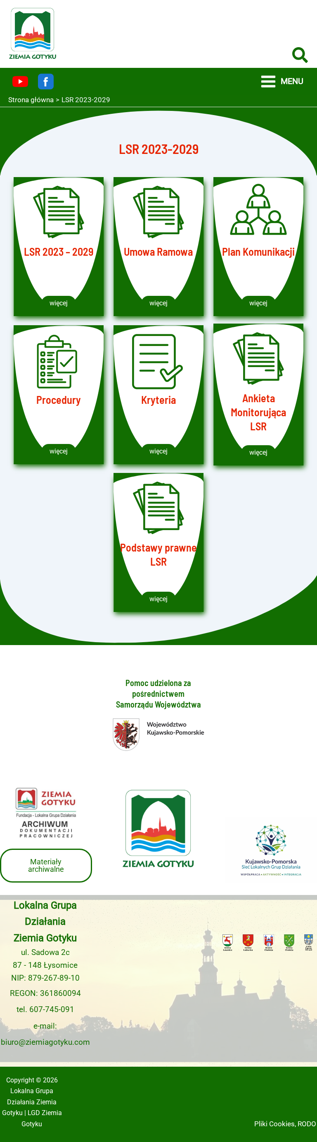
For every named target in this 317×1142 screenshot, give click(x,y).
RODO (307, 1124)
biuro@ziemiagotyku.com (45, 1042)
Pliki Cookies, (275, 1124)
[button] (300, 56)
